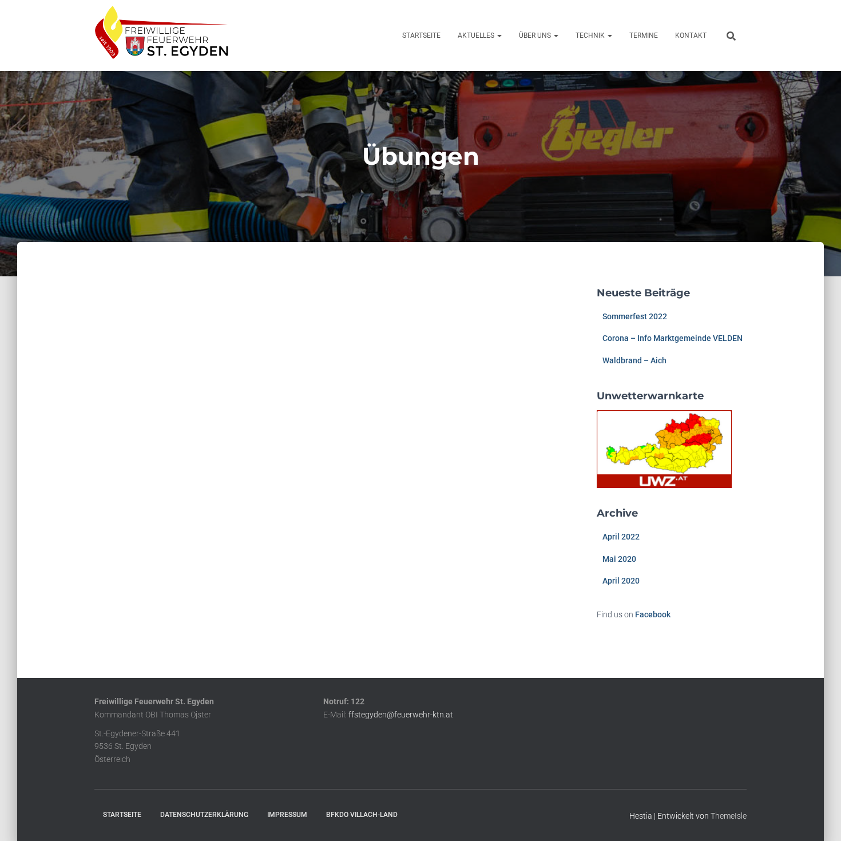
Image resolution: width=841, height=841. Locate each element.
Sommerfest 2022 (634, 316)
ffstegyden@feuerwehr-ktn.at (400, 714)
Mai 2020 (619, 559)
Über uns (536, 35)
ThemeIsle (729, 815)
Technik (591, 35)
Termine (643, 35)
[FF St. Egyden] (161, 35)
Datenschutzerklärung (204, 815)
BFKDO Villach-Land (362, 815)
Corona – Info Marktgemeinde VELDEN (672, 338)
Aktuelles (477, 35)
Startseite (421, 35)
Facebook (653, 614)
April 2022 (621, 536)
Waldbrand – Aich (634, 360)
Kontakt (691, 35)
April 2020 (621, 580)
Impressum (287, 815)
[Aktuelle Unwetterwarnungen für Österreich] (664, 448)
